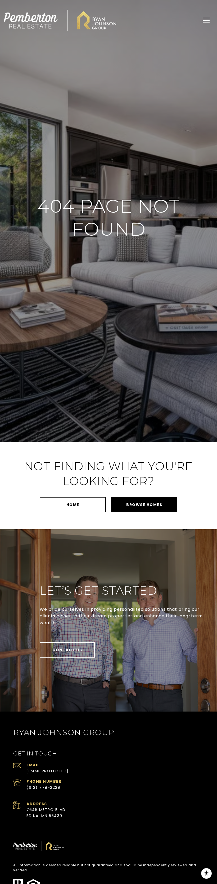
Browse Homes (144, 504)
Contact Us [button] (67, 650)
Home (72, 504)
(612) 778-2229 (43, 787)
